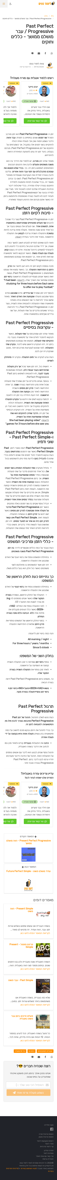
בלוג (46, 16)
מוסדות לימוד (48, 1153)
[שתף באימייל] (39, 53)
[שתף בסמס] (32, 53)
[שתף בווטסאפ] (51, 53)
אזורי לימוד (49, 1144)
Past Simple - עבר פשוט (20, 980)
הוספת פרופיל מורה (46, 1134)
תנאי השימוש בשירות (28, 1168)
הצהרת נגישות (48, 1159)
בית (52, 16)
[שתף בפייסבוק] (45, 53)
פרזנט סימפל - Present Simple (21, 945)
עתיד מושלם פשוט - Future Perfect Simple (28, 871)
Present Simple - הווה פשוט (21, 910)
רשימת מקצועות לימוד (45, 1141)
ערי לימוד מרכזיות (46, 1146)
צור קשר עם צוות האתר (44, 1156)
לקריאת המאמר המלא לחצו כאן (35, 933)
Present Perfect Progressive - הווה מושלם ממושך (28, 842)
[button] (4, 4)
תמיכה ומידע (48, 1150)
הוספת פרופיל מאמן (46, 1137)
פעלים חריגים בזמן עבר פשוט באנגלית (22, 1017)
